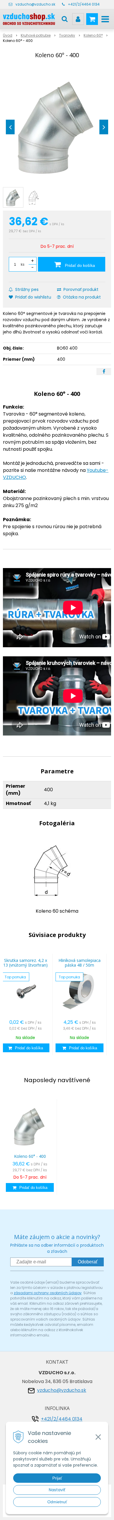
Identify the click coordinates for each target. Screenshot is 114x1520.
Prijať (57, 1478)
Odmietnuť (57, 1501)
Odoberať (88, 1261)
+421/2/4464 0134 (84, 4)
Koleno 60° (93, 35)
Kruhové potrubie (36, 35)
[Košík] (92, 19)
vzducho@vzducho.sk (35, 4)
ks (23, 264)
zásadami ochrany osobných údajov (48, 1292)
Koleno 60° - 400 (30, 1156)
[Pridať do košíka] (25, 1047)
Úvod (7, 35)
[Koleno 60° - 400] (57, 125)
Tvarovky (67, 35)
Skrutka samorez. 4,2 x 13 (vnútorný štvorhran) (25, 963)
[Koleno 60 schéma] (57, 869)
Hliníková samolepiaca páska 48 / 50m (79, 963)
